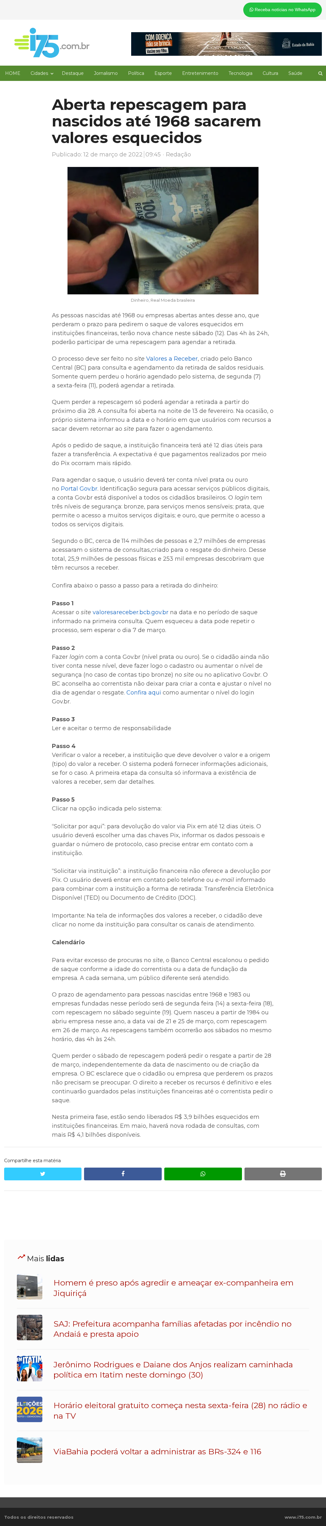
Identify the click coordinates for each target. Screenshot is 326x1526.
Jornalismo (106, 73)
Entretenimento (200, 73)
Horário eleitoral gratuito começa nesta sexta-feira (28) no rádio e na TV (180, 1410)
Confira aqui (143, 692)
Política (136, 73)
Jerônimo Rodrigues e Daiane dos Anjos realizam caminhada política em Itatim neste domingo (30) (173, 1369)
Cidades (39, 73)
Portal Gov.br (79, 488)
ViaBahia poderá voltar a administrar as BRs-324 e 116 (157, 1451)
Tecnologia (240, 73)
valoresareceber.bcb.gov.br (130, 612)
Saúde (295, 73)
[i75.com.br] (52, 42)
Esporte (163, 73)
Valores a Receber (172, 358)
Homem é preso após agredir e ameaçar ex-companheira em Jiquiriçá (173, 1288)
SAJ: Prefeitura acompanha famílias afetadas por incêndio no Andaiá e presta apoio (172, 1329)
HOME (12, 73)
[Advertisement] (163, 1215)
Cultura (270, 73)
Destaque (73, 73)
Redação (178, 154)
